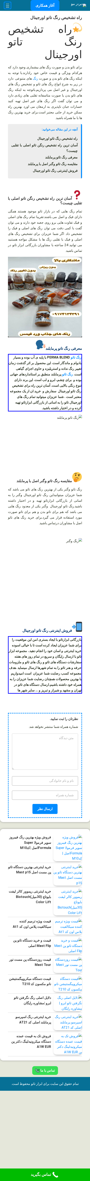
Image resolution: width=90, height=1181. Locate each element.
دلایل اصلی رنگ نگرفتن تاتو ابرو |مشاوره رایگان (32, 1000)
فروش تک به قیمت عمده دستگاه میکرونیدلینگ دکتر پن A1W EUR (31, 1041)
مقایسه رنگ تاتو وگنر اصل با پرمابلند (53, 164)
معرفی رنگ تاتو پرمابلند (61, 157)
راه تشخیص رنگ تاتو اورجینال (57, 138)
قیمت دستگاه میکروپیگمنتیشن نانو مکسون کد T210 (30, 981)
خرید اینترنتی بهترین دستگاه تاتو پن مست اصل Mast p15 (29, 869)
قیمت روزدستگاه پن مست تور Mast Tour (30, 962)
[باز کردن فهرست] (7, 5)
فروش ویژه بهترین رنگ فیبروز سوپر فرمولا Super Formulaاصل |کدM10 (30, 842)
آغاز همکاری (45, 5)
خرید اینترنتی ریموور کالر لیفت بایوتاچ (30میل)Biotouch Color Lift (30, 896)
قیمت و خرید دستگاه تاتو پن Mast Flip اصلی (32, 943)
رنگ (35, 78)
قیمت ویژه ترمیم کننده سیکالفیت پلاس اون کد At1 (32, 924)
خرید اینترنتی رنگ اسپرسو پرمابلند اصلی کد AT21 (33, 1019)
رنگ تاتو (76, 357)
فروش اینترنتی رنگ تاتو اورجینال (55, 171)
